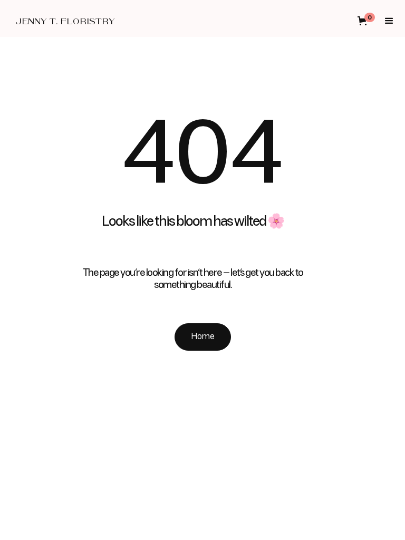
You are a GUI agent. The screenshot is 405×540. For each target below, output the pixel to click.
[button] (369, 21)
